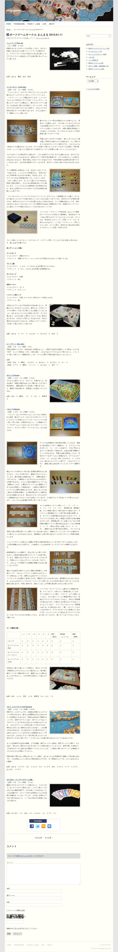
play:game (14, 10)
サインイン (25, 856)
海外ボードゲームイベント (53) (98, 48)
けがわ (26, 38)
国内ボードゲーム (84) (95, 63)
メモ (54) (91, 57)
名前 (8, 888)
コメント (10, 862)
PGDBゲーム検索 (33, 24)
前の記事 (39, 837)
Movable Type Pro (105, 948)
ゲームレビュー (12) (95, 51)
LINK (44, 24)
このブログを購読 (94, 89)
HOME (8, 24)
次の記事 (48, 837)
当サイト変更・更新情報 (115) (98, 66)
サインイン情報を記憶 (17, 910)
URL (8, 902)
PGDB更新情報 (19, 24)
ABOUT (52, 24)
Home (8, 29)
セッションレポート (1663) (97, 54)
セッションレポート (42, 38)
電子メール (11, 895)
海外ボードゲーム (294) (96, 69)
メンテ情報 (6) (93, 60)
